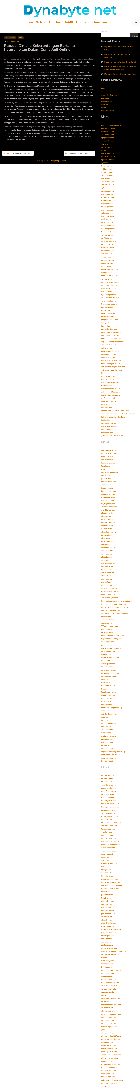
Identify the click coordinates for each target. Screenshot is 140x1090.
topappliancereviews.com (111, 1064)
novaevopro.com (107, 194)
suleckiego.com (107, 1086)
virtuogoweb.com (108, 497)
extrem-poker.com (108, 664)
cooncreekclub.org (108, 788)
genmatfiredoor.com (109, 329)
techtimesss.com (108, 829)
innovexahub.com (108, 156)
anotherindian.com (108, 736)
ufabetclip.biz (106, 516)
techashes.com (107, 457)
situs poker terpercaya (109, 95)
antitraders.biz (106, 617)
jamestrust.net (107, 895)
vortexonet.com (107, 150)
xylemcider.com (107, 739)
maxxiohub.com (107, 178)
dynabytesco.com (108, 257)
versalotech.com (107, 244)
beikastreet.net (107, 779)
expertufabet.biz (107, 519)
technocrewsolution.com (111, 845)
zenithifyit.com (107, 175)
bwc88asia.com (107, 661)
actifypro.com (106, 219)
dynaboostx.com (107, 222)
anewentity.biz (106, 939)
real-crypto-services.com (111, 648)
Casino (58, 22)
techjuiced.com (107, 488)
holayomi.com (106, 408)
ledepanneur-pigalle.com (110, 998)
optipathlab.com (107, 138)
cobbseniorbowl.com (109, 629)
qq (102, 92)
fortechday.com (107, 433)
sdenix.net (105, 860)
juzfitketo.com (107, 745)
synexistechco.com (108, 163)
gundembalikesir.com (109, 472)
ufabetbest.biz (106, 557)
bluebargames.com (108, 801)
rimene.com (105, 995)
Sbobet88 (69, 22)
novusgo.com (106, 291)
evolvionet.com (107, 144)
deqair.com (105, 679)
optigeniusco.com (108, 188)
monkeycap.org (107, 857)
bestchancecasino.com (110, 382)
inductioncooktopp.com (110, 392)
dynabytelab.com (107, 141)
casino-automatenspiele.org (112, 885)
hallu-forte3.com (107, 1020)
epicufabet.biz (106, 570)
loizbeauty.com (107, 904)
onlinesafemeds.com (109, 507)
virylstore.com (106, 832)
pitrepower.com (107, 1042)
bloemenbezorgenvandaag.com (113, 951)
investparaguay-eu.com (110, 657)
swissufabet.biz (107, 529)
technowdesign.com (109, 632)
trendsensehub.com (109, 304)
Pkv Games (41, 22)
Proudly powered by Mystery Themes (51, 161)
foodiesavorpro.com (109, 276)
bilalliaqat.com (107, 386)
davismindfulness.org (109, 426)
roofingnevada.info (108, 398)
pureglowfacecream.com (111, 929)
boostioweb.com (107, 131)
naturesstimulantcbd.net (110, 755)
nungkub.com (106, 733)
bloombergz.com (107, 876)
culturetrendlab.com (109, 301)
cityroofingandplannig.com (111, 639)
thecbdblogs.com (108, 1077)
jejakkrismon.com (108, 914)
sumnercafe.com (107, 701)
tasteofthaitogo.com (109, 958)
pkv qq (103, 107)
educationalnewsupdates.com (113, 125)
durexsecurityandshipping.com (113, 636)
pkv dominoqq (106, 101)
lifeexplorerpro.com (108, 288)
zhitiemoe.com (107, 730)
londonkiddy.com (107, 420)
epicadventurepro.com (110, 282)
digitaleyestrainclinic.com (111, 1049)
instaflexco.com (107, 226)
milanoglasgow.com (109, 1017)
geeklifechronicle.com (109, 269)
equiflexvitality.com (108, 345)
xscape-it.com (106, 623)
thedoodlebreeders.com (110, 673)
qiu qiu (103, 89)
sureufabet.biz (106, 560)
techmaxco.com (107, 248)
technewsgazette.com (110, 926)
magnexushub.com (108, 494)
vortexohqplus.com (108, 235)
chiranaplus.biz (107, 1008)
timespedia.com (107, 910)
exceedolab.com (107, 251)
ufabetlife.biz (106, 544)
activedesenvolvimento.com (112, 351)
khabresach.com (107, 1074)
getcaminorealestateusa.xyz (112, 436)
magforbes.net (107, 854)
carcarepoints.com (108, 670)
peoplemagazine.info (109, 453)
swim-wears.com (108, 813)
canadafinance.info (108, 989)
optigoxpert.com (107, 213)
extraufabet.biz (107, 541)
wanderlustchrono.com (110, 298)
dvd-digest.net (107, 1001)
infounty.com (106, 654)
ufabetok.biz (106, 576)
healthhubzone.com (108, 482)
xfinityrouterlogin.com (109, 1058)
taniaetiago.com (107, 742)
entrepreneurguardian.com (111, 370)
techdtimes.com (107, 466)
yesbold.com (106, 479)
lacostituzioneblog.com (110, 723)
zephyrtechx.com (107, 210)
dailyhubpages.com (108, 354)
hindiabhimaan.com (108, 1070)
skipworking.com (107, 901)
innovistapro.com (108, 229)
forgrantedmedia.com (109, 816)
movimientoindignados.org (111, 708)
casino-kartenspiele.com (110, 882)
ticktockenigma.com (109, 307)
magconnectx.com (108, 401)
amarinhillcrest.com (109, 863)
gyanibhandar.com (108, 510)
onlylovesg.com (107, 348)
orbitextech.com (107, 317)
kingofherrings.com (108, 932)
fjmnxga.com (106, 967)
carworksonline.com (109, 826)
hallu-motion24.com (109, 1023)
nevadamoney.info (108, 992)
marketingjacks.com (109, 1061)
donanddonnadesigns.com (111, 339)
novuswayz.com (107, 216)
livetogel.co (105, 326)
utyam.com (105, 720)
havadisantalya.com (109, 463)
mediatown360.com (109, 1045)
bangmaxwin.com (108, 973)
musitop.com (106, 717)
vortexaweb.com (107, 185)
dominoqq (105, 98)
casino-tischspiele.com (110, 888)
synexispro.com (107, 404)
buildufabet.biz (107, 585)
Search (104, 31)
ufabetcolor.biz (107, 538)
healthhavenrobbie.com (110, 335)
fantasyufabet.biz (108, 522)
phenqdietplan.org (108, 698)
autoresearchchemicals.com (112, 1080)
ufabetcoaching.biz (108, 423)
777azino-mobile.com (109, 626)
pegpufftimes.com (108, 791)
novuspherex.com (108, 191)
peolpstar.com (106, 819)
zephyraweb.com (107, 182)
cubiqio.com (106, 266)
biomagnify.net (107, 761)
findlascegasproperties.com (112, 332)
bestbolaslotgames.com (110, 364)
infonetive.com (107, 976)
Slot (50, 22)
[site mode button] (136, 22)
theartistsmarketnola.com (111, 1005)
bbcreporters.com (108, 595)
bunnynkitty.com (107, 961)
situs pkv (104, 104)
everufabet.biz (106, 579)
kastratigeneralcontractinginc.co (113, 604)
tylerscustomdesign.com (111, 823)
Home (30, 22)
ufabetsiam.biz (107, 526)
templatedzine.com (108, 692)
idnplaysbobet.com (108, 357)
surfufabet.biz (106, 554)
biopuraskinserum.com (110, 983)
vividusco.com (106, 169)
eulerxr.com (105, 310)
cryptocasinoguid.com (110, 598)
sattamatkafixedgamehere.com (113, 367)
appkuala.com (106, 942)
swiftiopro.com (107, 238)
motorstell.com (107, 835)
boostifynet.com (107, 204)
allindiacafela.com (108, 1033)
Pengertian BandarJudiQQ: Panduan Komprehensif (117, 56)
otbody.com (105, 892)
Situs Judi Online (99, 22)
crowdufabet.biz (107, 582)
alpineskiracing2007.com (111, 1036)
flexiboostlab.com (108, 232)
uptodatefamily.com (109, 714)
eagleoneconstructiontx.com (112, 342)
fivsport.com (106, 689)
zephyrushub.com (108, 134)
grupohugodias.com (109, 676)
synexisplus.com (107, 147)
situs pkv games (107, 111)
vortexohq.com (107, 279)
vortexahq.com (107, 172)
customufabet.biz (108, 563)
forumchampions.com (109, 797)
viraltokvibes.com (108, 848)
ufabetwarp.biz (107, 513)
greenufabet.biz (107, 535)
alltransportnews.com (109, 588)
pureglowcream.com (109, 948)
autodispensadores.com (110, 389)
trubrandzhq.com (108, 200)
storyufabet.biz (107, 566)
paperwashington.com (109, 376)
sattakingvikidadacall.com (111, 360)
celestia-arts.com (108, 794)
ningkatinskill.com (108, 686)
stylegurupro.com (108, 260)
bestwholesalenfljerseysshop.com (114, 607)
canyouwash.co (107, 460)
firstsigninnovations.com (111, 807)
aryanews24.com (108, 620)
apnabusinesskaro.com (110, 1083)
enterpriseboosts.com (109, 879)
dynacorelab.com (108, 160)
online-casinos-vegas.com (111, 1055)
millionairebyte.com (108, 430)
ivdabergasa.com (108, 642)
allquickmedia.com (108, 923)
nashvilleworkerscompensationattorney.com (118, 414)
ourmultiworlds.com (109, 785)
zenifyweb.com (107, 323)
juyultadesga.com (108, 645)
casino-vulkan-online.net (110, 1039)
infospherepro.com (108, 273)
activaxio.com (106, 254)
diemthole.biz (106, 917)
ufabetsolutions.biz (108, 548)
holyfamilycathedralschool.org (113, 417)
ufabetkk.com (106, 920)
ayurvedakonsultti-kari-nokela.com (114, 613)
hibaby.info (105, 373)
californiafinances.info (110, 986)
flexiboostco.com (108, 128)
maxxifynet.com (107, 153)
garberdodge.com (108, 810)
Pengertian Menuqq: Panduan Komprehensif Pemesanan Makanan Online (120, 68)
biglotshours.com (108, 501)
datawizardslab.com (109, 263)
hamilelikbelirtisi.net (109, 241)
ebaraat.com (106, 485)
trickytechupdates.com (110, 1067)
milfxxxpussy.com (108, 711)
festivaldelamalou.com (110, 804)
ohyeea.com (106, 727)
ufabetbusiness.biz (108, 532)
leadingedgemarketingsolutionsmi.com (116, 601)
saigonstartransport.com (111, 970)
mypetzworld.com (108, 651)
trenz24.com (106, 898)
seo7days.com (107, 945)
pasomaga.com (107, 748)
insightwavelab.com (109, 285)
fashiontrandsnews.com (110, 591)
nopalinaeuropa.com (109, 758)
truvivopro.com (107, 166)
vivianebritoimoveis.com (110, 851)
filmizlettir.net (106, 782)
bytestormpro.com (108, 295)
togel (87, 22)
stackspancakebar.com (110, 1011)
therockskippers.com (109, 1027)
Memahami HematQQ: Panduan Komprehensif (120, 74)
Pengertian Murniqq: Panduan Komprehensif (120, 62)
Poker (78, 22)
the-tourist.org (107, 867)
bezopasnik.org (107, 964)
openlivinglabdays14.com (111, 610)
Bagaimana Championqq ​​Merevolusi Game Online (119, 48)
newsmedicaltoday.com (110, 395)
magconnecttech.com (109, 320)
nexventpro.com (107, 207)
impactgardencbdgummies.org (113, 752)
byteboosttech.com (108, 491)
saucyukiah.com (107, 775)
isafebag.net (106, 873)
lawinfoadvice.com (108, 695)
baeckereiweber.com (109, 450)
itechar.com (105, 475)
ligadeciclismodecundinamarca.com (115, 411)
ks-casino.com (107, 667)
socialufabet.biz (107, 551)
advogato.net (106, 870)
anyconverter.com (108, 907)
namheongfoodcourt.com (111, 1014)
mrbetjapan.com (107, 936)
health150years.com (109, 838)
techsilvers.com (107, 682)
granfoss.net (106, 1030)
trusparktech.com (108, 197)
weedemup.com (107, 379)
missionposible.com (109, 1052)
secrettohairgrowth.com (110, 954)
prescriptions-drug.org (110, 841)
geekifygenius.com (108, 313)
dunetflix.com (106, 705)
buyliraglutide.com (108, 504)
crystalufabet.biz (107, 573)
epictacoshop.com (108, 979)
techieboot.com (107, 469)
